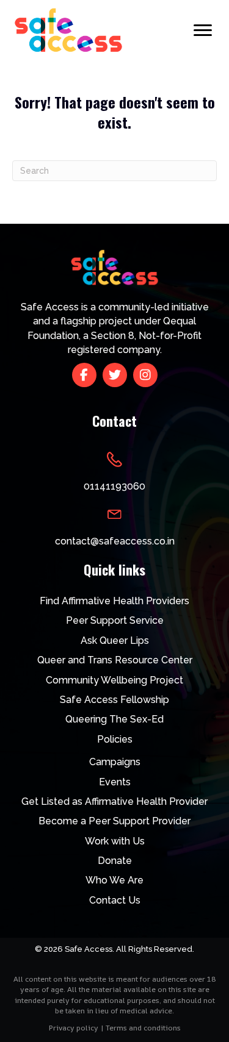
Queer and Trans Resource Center (114, 660)
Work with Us (115, 841)
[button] (84, 375)
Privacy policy (73, 1027)
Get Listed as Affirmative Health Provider (114, 801)
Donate (115, 860)
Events (115, 782)
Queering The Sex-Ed (114, 719)
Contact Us (114, 900)
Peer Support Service (115, 620)
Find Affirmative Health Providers (114, 601)
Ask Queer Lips (115, 640)
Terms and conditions (143, 1027)
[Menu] (203, 30)
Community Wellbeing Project (114, 680)
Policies (115, 739)
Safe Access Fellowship (114, 699)
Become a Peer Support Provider (114, 821)
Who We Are (114, 880)
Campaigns (114, 762)
